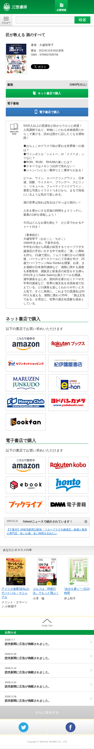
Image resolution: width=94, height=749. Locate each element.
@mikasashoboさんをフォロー (23, 727)
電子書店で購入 (49, 112)
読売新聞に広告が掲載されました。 (28, 644)
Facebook (70, 727)
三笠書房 (15, 7)
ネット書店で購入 (49, 93)
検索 (82, 20)
